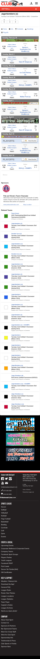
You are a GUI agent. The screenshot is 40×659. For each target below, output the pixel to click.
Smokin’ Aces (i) (16, 233)
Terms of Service (27, 489)
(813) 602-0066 (7, 494)
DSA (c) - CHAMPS (25, 85)
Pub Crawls (5, 566)
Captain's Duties (7, 605)
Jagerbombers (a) (17, 284)
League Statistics (7, 599)
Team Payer (5, 602)
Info (12, 29)
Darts (3, 533)
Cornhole (4, 528)
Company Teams (7, 551)
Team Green (15, 213)
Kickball (3, 516)
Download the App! (7, 584)
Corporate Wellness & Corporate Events (15, 548)
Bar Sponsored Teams (9, 629)
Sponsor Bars (6, 646)
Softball (6, 9)
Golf (2, 531)
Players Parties (6, 557)
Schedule (20, 29)
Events (3, 536)
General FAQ (5, 587)
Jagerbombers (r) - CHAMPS (20, 325)
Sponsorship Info (7, 638)
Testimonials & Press (8, 641)
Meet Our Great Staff (8, 632)
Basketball (4, 522)
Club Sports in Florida (8, 643)
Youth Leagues (6, 560)
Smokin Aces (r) (16, 254)
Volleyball (4, 513)
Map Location (27, 204)
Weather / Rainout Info (9, 581)
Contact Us (5, 623)
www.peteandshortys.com (11, 204)
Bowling (4, 525)
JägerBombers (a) (17, 365)
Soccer (3, 507)
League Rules (6, 590)
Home (5, 29)
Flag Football (5, 519)
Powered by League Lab (28, 492)
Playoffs (5, 32)
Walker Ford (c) (25, 97)
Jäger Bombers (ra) (17, 404)
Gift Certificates (6, 572)
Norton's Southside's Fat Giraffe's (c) (25, 49)
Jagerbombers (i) (16, 223)
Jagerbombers (16, 294)
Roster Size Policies (8, 593)
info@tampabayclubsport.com (9, 487)
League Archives (7, 608)
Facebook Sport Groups (9, 554)
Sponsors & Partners (8, 626)
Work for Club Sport (8, 635)
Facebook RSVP (7, 563)
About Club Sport (7, 620)
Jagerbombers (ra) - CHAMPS (20, 384)
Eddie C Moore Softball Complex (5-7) (12, 46)
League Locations (7, 596)
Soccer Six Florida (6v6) (9, 569)
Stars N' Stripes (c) (25, 62)
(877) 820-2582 (7, 490)
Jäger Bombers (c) (17, 394)
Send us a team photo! (9, 611)
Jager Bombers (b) (17, 375)
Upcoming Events (7, 545)
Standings (30, 29)
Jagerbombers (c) (17, 244)
